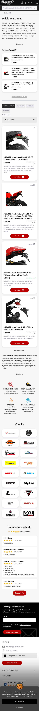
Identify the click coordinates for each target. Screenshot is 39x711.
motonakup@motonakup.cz (15, 647)
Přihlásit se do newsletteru (12, 632)
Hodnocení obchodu (19, 527)
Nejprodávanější (8, 106)
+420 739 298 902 (11, 651)
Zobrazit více (19, 593)
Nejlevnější (20, 106)
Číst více (18, 44)
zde (31, 696)
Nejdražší (30, 106)
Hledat (34, 8)
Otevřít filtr (9, 120)
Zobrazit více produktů (19, 97)
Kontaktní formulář (12, 662)
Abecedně (6, 110)
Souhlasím (21, 701)
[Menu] (36, 2)
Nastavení (19, 707)
